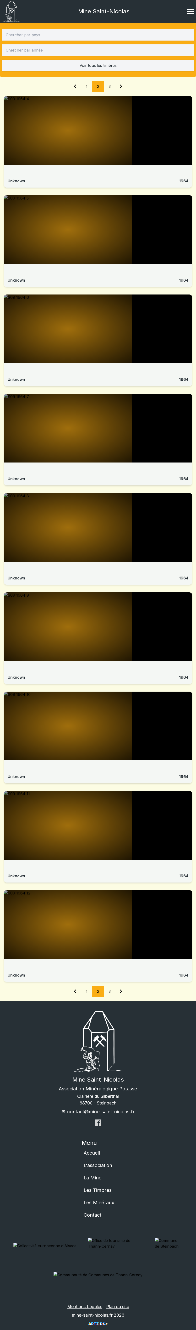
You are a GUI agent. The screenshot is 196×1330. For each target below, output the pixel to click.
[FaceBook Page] (98, 1124)
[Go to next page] (121, 86)
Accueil (92, 1153)
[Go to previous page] (75, 86)
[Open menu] (190, 11)
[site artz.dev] (98, 1324)
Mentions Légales (84, 1306)
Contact (92, 1215)
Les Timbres (98, 1190)
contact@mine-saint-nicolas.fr (101, 1111)
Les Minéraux (99, 1202)
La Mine (93, 1178)
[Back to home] (11, 11)
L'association (98, 1165)
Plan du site (117, 1306)
